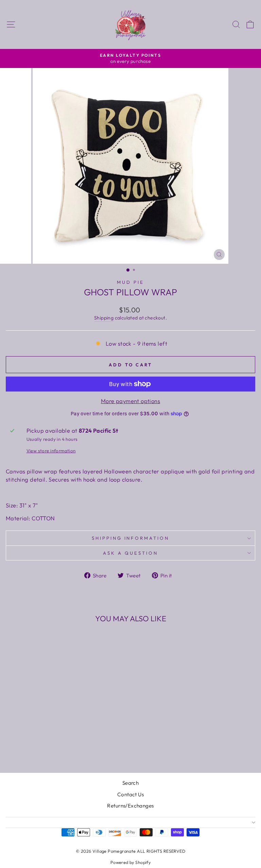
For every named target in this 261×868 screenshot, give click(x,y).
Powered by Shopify (130, 862)
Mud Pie (130, 282)
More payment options (130, 400)
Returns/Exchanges (130, 805)
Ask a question (130, 553)
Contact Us (130, 794)
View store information (51, 450)
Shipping (104, 318)
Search (130, 783)
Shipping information (131, 538)
